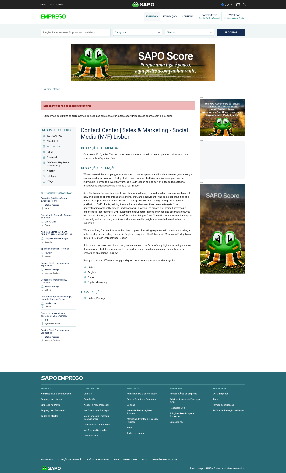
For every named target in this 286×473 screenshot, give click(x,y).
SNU (47, 320)
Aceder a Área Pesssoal (96, 405)
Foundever (49, 253)
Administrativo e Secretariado (56, 393)
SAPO (51, 468)
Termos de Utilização (223, 405)
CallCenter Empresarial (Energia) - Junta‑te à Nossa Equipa (57, 298)
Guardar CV (89, 399)
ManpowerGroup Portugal (56, 238)
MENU (43, 5)
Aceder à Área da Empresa (183, 393)
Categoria (120, 32)
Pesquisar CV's (177, 408)
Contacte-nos (91, 435)
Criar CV (88, 393)
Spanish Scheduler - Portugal (55, 248)
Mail (51, 5)
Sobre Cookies (130, 460)
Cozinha (131, 405)
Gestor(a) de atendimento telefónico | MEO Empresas (54, 314)
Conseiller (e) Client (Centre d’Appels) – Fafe (54, 199)
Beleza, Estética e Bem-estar (142, 399)
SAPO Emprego (221, 393)
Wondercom (50, 303)
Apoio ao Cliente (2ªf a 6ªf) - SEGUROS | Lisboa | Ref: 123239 (56, 233)
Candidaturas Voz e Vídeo (97, 424)
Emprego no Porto (50, 405)
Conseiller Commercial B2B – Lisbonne (55, 281)
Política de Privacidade (98, 460)
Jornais (60, 5)
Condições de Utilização (70, 460)
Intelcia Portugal (52, 205)
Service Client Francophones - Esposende (55, 264)
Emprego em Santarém (52, 410)
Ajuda (215, 399)
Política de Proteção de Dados (228, 410)
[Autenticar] (238, 5)
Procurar (230, 32)
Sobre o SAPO (47, 460)
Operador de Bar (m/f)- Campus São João (56, 216)
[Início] (62, 16)
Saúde (130, 427)
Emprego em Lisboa (51, 399)
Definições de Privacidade (164, 460)
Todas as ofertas (49, 416)
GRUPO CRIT (50, 222)
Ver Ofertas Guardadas (95, 430)
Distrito (171, 32)
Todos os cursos (135, 433)
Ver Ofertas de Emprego (96, 410)
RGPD (116, 460)
